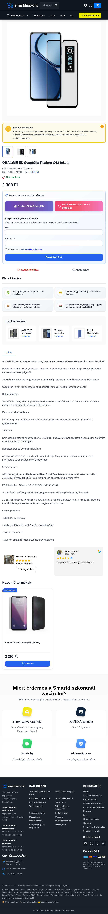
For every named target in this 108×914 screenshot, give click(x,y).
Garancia (87, 823)
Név (7, 227)
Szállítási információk (92, 795)
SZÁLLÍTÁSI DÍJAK (90, 15)
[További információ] (102, 126)
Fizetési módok (90, 799)
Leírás (9, 352)
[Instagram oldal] (91, 843)
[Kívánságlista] (85, 5)
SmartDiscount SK (91, 831)
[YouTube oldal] (103, 843)
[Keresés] (56, 5)
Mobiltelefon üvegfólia (65, 791)
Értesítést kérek (54, 257)
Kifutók (63, 15)
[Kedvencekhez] (48, 634)
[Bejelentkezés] (90, 5)
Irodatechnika (61, 813)
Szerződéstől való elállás (94, 827)
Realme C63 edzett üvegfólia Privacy (22, 642)
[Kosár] (97, 5)
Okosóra (59, 817)
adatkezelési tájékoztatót (32, 249)
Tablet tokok (60, 802)
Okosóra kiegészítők (64, 798)
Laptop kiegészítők (37, 802)
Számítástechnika (37, 813)
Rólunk (86, 791)
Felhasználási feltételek (93, 807)
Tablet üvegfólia (36, 806)
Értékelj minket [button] (26, 569)
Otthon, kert (60, 825)
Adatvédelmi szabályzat (93, 803)
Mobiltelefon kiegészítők (40, 798)
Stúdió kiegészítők (63, 821)
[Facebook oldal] (85, 843)
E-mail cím (10, 238)
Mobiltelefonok (35, 821)
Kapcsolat (87, 811)
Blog (72, 15)
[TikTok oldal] (97, 843)
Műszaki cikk (34, 817)
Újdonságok (39, 15)
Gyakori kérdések (91, 819)
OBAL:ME (35, 172)
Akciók (52, 15)
